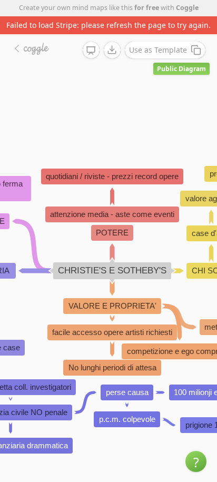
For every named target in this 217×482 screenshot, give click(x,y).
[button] (195, 461)
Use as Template (158, 50)
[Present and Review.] (91, 50)
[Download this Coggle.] (112, 50)
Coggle (187, 7)
